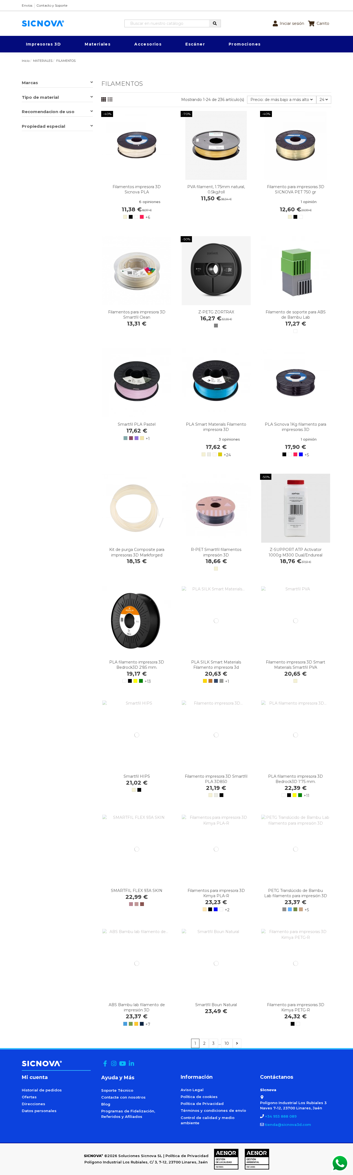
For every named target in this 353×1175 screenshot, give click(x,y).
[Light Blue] (290, 909)
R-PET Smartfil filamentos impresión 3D (216, 552)
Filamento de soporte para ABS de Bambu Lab (296, 315)
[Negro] (131, 217)
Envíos (27, 5)
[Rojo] (142, 217)
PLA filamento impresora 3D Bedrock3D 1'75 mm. (295, 779)
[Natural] (125, 217)
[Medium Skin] (131, 904)
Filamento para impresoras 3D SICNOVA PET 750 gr (295, 189)
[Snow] (214, 454)
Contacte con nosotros (123, 1097)
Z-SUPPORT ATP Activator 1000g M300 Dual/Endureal (295, 552)
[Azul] (301, 454)
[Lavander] (136, 438)
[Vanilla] (142, 438)
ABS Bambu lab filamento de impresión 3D (137, 1007)
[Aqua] (125, 438)
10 (226, 1043)
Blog (105, 1104)
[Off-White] (205, 909)
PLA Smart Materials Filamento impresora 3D (216, 427)
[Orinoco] (220, 454)
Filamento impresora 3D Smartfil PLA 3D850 (216, 779)
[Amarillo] (135, 681)
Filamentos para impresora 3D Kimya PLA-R (216, 893)
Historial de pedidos (42, 1090)
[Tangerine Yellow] (136, 1024)
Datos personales (39, 1111)
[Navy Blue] (142, 1024)
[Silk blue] (216, 681)
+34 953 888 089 (281, 1116)
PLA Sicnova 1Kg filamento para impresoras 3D (295, 427)
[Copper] (210, 681)
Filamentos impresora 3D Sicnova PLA (137, 189)
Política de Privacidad (202, 1103)
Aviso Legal (192, 1090)
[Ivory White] (209, 454)
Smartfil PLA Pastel (137, 424)
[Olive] (295, 909)
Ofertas (29, 1097)
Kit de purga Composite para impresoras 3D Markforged (136, 552)
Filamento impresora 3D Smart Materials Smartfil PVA (295, 665)
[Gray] (284, 909)
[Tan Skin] (142, 904)
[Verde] (141, 681)
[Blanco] (136, 217)
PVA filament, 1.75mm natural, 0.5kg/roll (216, 189)
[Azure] (125, 1024)
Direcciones (33, 1104)
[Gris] (216, 325)
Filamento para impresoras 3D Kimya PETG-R (295, 1007)
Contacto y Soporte (51, 5)
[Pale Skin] (136, 904)
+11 (306, 795)
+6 (147, 217)
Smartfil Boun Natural (216, 1004)
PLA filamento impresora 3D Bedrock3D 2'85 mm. (136, 665)
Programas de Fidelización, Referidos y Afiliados (128, 1114)
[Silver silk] (221, 681)
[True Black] (139, 790)
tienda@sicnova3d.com (288, 1124)
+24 (227, 454)
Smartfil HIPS (137, 776)
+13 (148, 681)
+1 (148, 438)
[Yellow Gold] (205, 681)
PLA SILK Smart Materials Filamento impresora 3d (216, 665)
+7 (147, 1024)
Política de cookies (199, 1096)
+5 (306, 454)
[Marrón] (301, 909)
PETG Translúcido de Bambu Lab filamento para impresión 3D (295, 893)
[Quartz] (131, 438)
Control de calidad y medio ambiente (207, 1120)
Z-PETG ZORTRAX (216, 312)
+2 (227, 909)
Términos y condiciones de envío (213, 1110)
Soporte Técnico (117, 1090)
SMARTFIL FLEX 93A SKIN (136, 890)
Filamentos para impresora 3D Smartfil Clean (136, 315)
